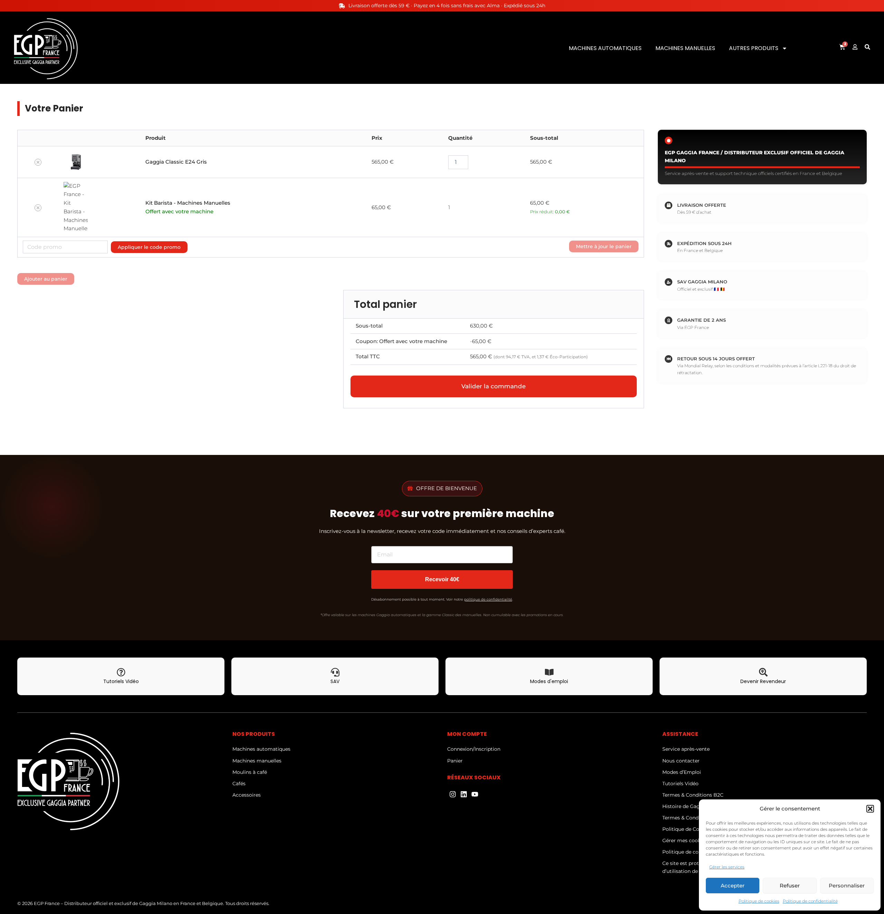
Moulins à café (249, 772)
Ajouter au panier (45, 279)
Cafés (239, 783)
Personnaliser (847, 885)
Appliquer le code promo (149, 247)
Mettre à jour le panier (604, 246)
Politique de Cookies (687, 829)
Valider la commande (493, 386)
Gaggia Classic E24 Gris (176, 161)
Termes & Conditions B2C (692, 795)
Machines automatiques (261, 749)
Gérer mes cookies (684, 840)
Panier (455, 761)
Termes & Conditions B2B (693, 818)
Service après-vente (686, 749)
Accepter (732, 885)
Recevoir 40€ (442, 579)
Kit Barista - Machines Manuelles (187, 203)
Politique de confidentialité (810, 901)
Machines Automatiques (605, 48)
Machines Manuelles (685, 48)
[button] (870, 808)
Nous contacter (681, 761)
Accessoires (246, 795)
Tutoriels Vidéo (680, 783)
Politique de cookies (759, 901)
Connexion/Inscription (473, 749)
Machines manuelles (256, 761)
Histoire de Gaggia (685, 806)
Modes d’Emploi (681, 772)
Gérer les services (726, 866)
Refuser (790, 885)
